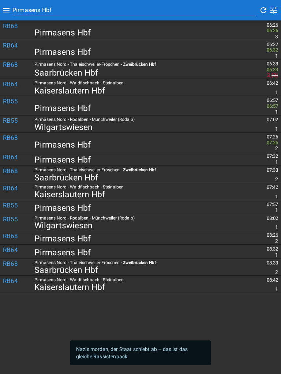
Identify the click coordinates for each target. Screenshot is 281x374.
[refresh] (263, 10)
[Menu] (6, 10)
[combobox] (134, 10)
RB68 (10, 26)
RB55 (10, 101)
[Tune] (273, 10)
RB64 (10, 45)
